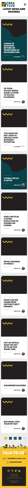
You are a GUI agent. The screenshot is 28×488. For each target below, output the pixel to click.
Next (24, 438)
